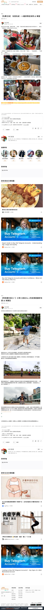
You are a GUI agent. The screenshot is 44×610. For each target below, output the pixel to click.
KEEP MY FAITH (30, 158)
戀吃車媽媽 (5, 158)
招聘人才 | (22, 605)
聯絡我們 (27, 605)
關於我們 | (3, 605)
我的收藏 (20, 594)
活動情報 (29, 122)
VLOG (13, 592)
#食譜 (36, 590)
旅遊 (11, 122)
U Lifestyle (4, 603)
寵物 (20, 122)
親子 (17, 122)
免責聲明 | (8, 605)
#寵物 (26, 590)
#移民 (33, 592)
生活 (2, 295)
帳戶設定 (20, 592)
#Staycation (28, 592)
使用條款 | (13, 605)
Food (19, 603)
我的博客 (20, 597)
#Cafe (39, 590)
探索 (27, 4)
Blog (23, 603)
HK (12, 603)
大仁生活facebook (6, 104)
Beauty (16, 603)
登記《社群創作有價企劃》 (15, 118)
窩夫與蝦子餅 (22, 158)
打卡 (8, 122)
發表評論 (5, 170)
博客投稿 (13, 599)
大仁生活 (6, 22)
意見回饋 (13, 597)
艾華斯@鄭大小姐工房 (13, 158)
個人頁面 (20, 590)
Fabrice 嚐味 (39, 158)
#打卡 (33, 590)
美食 (2, 13)
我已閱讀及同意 (35, 608)
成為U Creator (20, 4)
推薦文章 (31, 4)
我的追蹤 (20, 595)
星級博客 (36, 4)
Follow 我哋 (26, 124)
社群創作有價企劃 (5, 4)
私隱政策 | (17, 605)
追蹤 (40, 23)
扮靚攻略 (24, 122)
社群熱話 (13, 4)
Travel (9, 603)
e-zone (26, 603)
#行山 (30, 590)
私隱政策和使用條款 (9, 608)
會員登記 (34, 1)
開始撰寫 (40, 1)
